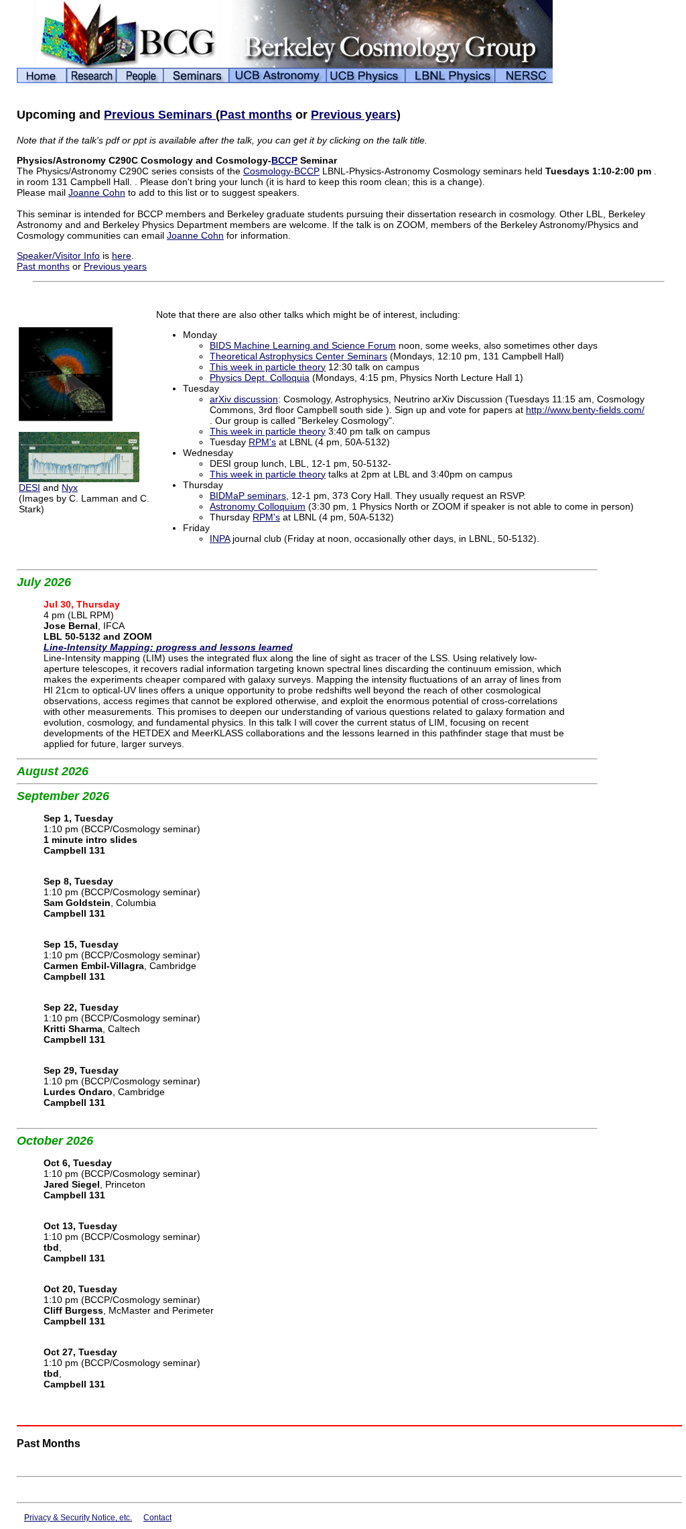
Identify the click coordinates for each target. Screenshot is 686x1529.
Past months (256, 114)
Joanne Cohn (96, 192)
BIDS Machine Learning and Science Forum (303, 345)
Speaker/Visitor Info (58, 255)
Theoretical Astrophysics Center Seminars (298, 356)
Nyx (70, 487)
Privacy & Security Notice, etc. (78, 1517)
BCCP (284, 160)
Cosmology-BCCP (281, 171)
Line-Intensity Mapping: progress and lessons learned (168, 647)
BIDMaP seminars (248, 495)
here (121, 255)
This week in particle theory (268, 366)
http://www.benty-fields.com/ (585, 409)
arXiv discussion (244, 399)
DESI (29, 487)
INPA (220, 538)
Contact (157, 1517)
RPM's (262, 442)
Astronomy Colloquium (257, 506)
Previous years (354, 114)
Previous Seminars (160, 114)
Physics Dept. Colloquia (260, 377)
